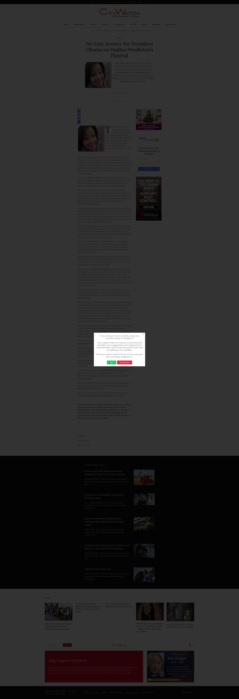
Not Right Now (125, 362)
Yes (111, 362)
